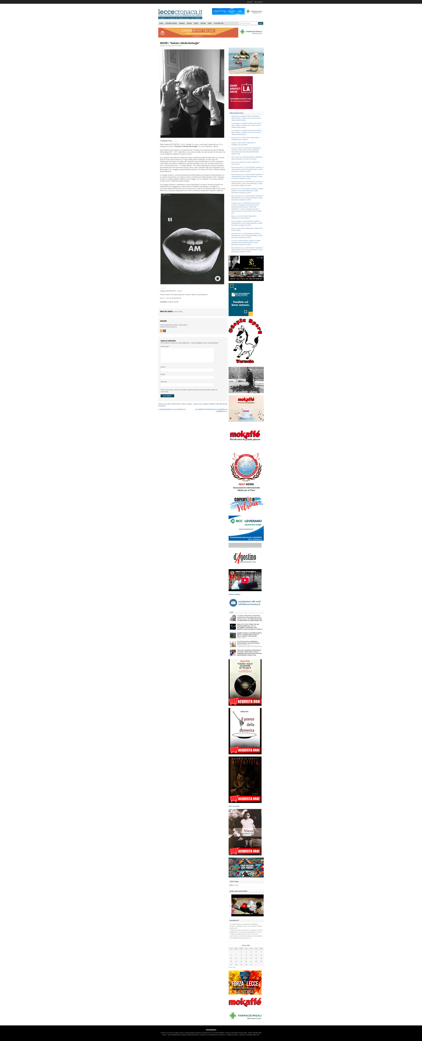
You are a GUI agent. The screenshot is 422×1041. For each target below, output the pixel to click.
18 (256, 958)
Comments (259, 2)
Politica (189, 23)
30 (246, 964)
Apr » (234, 967)
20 (231, 961)
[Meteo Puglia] (234, 885)
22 (241, 961)
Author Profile (178, 311)
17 (251, 958)
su (235, 116)
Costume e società (171, 23)
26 (261, 961)
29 (241, 964)
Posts (250, 2)
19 (261, 958)
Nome (163, 367)
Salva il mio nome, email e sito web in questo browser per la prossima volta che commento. (189, 391)
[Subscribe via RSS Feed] (161, 330)
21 (236, 961)
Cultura (203, 23)
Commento (165, 346)
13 (231, 958)
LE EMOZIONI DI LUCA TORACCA (173, 409)
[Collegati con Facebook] (164, 330)
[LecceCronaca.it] (180, 18)
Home (161, 23)
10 (251, 955)
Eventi (196, 23)
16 (246, 958)
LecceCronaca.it (211, 1029)
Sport (210, 23)
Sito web (164, 382)
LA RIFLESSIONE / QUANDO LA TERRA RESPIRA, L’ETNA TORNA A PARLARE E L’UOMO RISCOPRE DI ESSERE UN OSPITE (247, 169)
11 (256, 955)
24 (251, 961)
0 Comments (178, 45)
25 (256, 961)
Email (163, 374)
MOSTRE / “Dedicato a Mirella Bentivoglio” (180, 43)
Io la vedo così (218, 23)
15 (241, 958)
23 (246, 961)
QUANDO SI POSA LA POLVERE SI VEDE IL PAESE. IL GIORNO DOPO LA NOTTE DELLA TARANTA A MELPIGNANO (246, 118)
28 (236, 964)
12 (261, 955)
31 (251, 964)
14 (236, 958)
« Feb (230, 967)
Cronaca (182, 23)
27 (231, 964)
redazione (162, 45)
